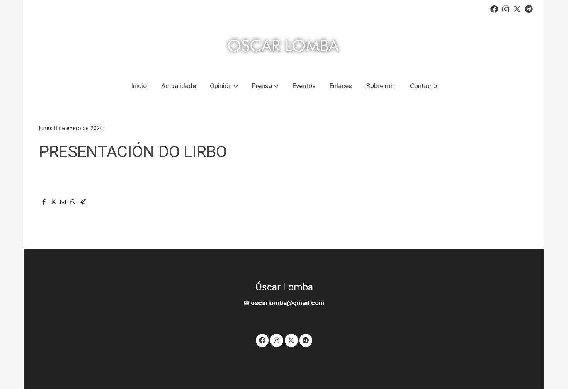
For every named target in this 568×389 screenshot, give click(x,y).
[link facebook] (494, 8)
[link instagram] (505, 8)
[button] (224, 86)
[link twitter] (517, 8)
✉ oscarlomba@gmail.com (284, 303)
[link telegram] (529, 8)
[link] (284, 46)
